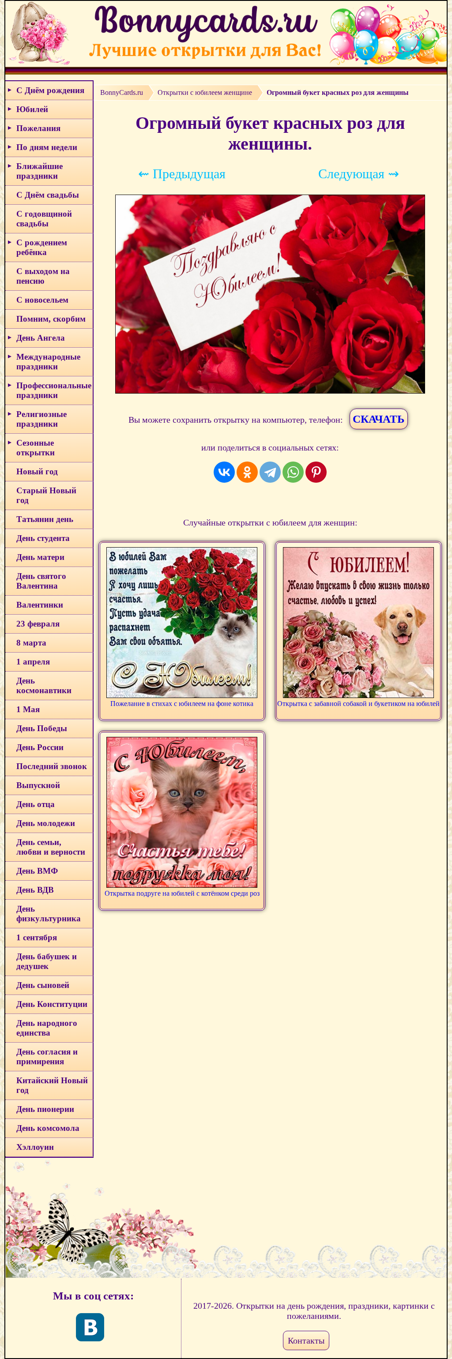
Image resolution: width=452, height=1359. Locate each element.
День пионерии (45, 1109)
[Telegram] (270, 472)
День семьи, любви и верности (50, 846)
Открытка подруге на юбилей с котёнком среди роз (182, 893)
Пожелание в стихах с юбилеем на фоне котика (181, 703)
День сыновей (42, 985)
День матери (40, 557)
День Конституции (51, 1004)
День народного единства (46, 1027)
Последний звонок (51, 766)
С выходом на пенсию (43, 276)
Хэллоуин (35, 1147)
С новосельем (42, 299)
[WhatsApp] (293, 472)
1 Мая (28, 709)
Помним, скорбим (51, 318)
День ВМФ (37, 870)
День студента (43, 538)
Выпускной (38, 785)
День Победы (41, 728)
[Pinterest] (316, 472)
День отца (35, 804)
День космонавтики (44, 685)
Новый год (37, 471)
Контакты (306, 1340)
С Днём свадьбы (47, 194)
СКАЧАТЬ (379, 419)
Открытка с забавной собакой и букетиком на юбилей (358, 703)
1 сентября (36, 937)
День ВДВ (35, 889)
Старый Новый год (46, 495)
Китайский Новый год (52, 1085)
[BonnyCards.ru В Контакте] (90, 1327)
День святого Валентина (41, 580)
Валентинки (39, 604)
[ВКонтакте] (224, 472)
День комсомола (47, 1128)
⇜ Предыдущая (182, 173)
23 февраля (38, 623)
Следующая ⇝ (358, 173)
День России (40, 747)
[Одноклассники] (247, 472)
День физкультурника (48, 913)
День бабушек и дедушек (46, 961)
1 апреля (33, 661)
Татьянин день (44, 519)
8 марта (31, 642)
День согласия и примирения (47, 1056)
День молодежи (45, 823)
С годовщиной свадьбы (44, 218)
